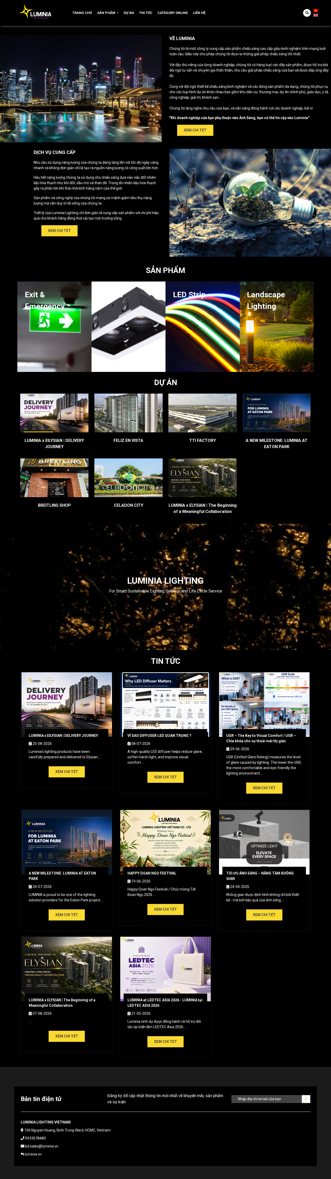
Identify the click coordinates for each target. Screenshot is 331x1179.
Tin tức (145, 13)
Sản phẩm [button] (106, 13)
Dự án (129, 13)
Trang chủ (82, 13)
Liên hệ (199, 13)
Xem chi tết (195, 130)
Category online (172, 13)
